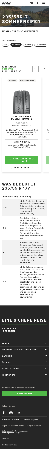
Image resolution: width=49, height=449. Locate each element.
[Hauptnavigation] (44, 3)
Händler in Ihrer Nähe (23, 159)
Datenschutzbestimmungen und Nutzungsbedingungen (15, 432)
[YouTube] (18, 413)
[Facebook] (3, 413)
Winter (28, 45)
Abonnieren (24, 393)
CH (31, 3)
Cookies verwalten (9, 445)
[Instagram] (11, 413)
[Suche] (37, 3)
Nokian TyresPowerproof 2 (21, 117)
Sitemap (5, 439)
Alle (5, 45)
